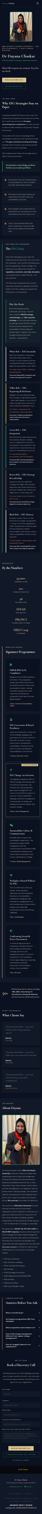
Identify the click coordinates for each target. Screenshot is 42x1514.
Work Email (6, 1410)
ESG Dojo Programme (15, 1493)
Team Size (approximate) (11, 1419)
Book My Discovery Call (21, 1448)
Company (5, 1400)
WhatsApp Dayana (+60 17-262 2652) (22, 1454)
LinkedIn (25, 1460)
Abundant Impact (9, 1247)
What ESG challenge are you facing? (16, 1429)
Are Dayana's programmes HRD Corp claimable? (23, 1320)
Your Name (6, 1389)
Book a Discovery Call (14, 80)
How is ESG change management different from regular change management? (23, 1336)
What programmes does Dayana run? (23, 1327)
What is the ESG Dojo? (23, 1312)
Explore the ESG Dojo (14, 86)
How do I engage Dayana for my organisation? (23, 1345)
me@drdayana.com (16, 1487)
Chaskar (8, 3)
